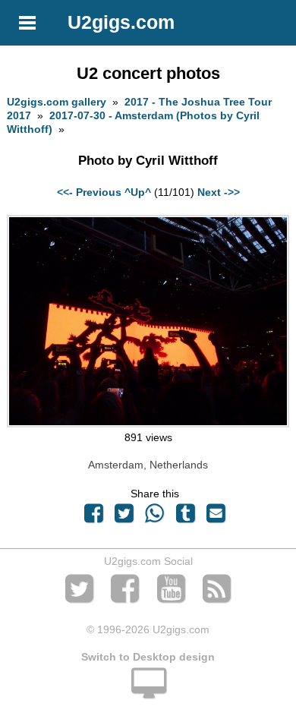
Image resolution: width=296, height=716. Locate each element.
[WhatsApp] (155, 517)
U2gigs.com (121, 22)
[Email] (215, 517)
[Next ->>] (147, 424)
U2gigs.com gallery (56, 102)
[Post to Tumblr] (185, 517)
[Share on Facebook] (93, 517)
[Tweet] (124, 517)
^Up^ (137, 192)
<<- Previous (89, 192)
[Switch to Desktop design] (148, 692)
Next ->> (218, 192)
